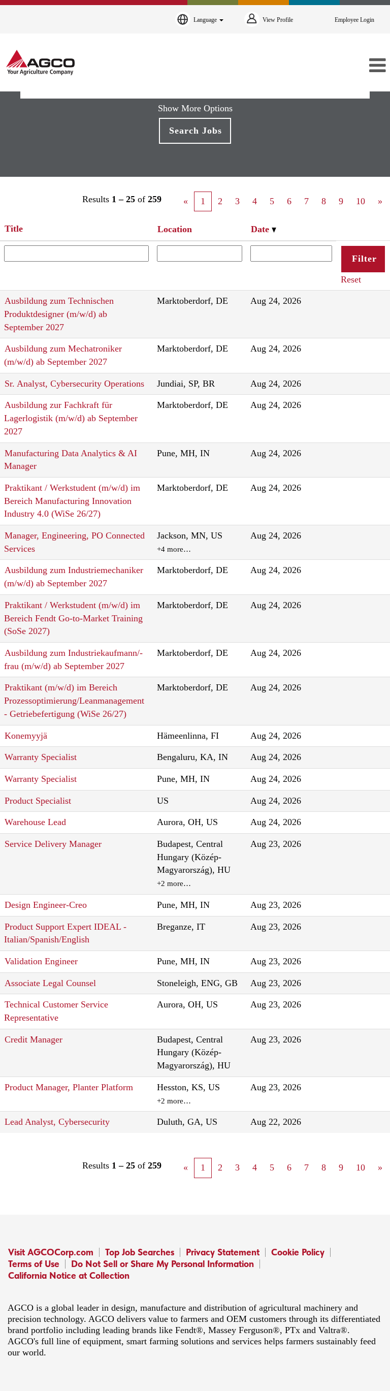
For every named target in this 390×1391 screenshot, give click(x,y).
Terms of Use (33, 1263)
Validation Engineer (41, 961)
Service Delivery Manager (53, 844)
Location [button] (174, 229)
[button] (325, 66)
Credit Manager (33, 1039)
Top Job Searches (139, 1252)
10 (360, 201)
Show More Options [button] (195, 108)
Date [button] (261, 229)
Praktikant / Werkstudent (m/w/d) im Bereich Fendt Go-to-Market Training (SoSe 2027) (73, 618)
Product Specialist (38, 801)
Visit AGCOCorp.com (50, 1252)
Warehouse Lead (35, 822)
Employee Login (354, 19)
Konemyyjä (26, 736)
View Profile (278, 19)
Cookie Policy (297, 1252)
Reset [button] (351, 279)
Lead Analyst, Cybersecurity (57, 1122)
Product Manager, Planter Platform (69, 1087)
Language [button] (205, 19)
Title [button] (14, 229)
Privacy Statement (222, 1252)
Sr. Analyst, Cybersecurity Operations (74, 383)
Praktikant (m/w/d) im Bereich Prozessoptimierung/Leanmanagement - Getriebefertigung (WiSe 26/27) (74, 700)
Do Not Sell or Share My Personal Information (162, 1263)
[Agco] (40, 62)
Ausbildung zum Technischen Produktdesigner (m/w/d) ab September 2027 (59, 314)
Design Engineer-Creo (46, 905)
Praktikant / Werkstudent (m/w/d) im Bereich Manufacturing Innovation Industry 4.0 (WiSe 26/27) (72, 501)
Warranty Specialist (41, 757)
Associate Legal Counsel (50, 983)
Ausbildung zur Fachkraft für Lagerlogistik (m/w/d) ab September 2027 (71, 418)
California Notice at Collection (68, 1275)
